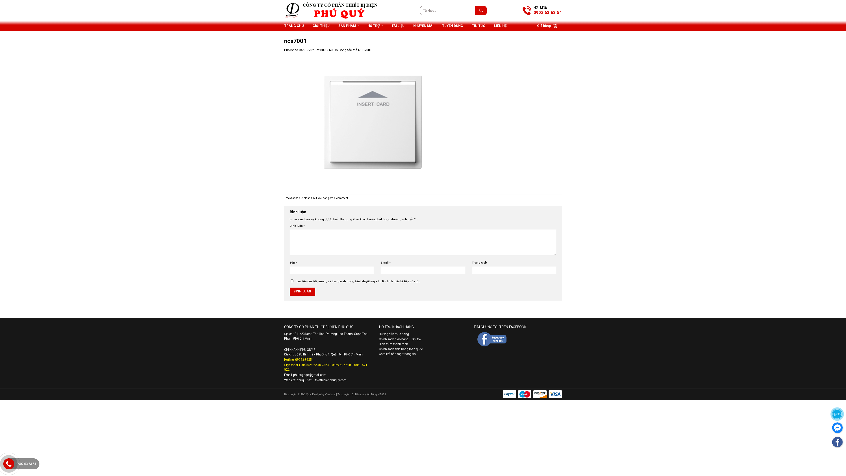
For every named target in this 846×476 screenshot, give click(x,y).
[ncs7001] (372, 123)
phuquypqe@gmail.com (309, 375)
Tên (293, 262)
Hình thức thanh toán (393, 344)
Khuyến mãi (423, 26)
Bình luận (297, 225)
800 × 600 (327, 50)
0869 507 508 (341, 365)
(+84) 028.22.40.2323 (314, 365)
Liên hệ (500, 26)
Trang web (479, 262)
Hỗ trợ (373, 26)
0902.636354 (304, 359)
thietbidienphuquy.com (331, 380)
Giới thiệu (321, 26)
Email (386, 262)
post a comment (338, 198)
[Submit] (481, 10)
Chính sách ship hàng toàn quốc (401, 349)
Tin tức (478, 26)
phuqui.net (304, 380)
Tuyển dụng (452, 26)
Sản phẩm (347, 26)
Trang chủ (294, 26)
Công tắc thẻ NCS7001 (355, 50)
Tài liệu (397, 26)
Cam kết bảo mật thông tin (397, 354)
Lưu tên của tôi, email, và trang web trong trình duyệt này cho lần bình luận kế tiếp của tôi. (358, 281)
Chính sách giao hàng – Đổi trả (400, 339)
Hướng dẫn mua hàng (394, 334)
